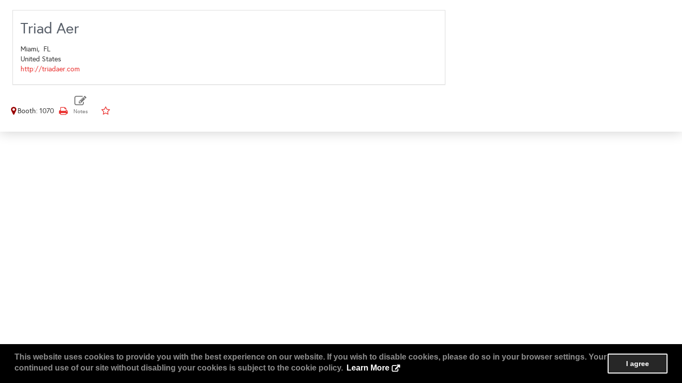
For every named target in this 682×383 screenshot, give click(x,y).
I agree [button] (637, 364)
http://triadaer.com (50, 69)
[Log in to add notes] (80, 105)
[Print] (63, 111)
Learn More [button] (367, 368)
